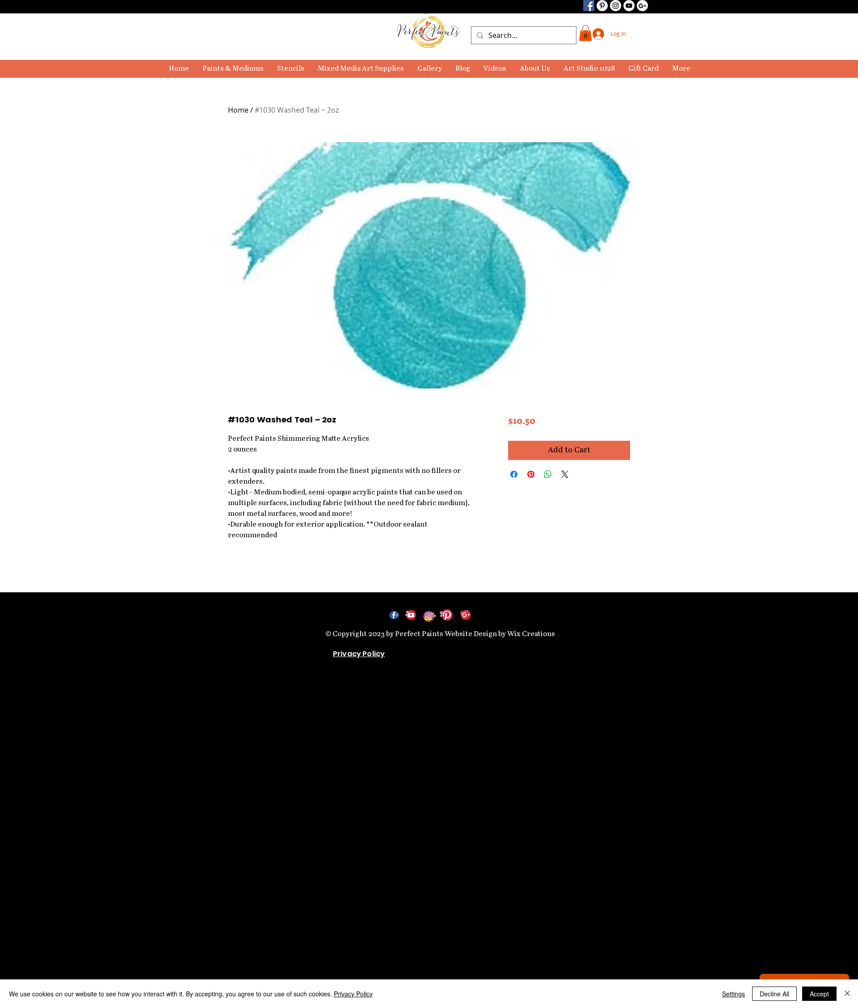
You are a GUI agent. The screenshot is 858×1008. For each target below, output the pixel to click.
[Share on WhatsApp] (548, 474)
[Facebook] (588, 5)
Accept (819, 993)
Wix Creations (531, 634)
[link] (585, 33)
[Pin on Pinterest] (531, 474)
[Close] (847, 994)
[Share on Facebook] (514, 474)
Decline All (774, 993)
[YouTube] (629, 5)
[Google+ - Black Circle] (642, 5)
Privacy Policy (353, 993)
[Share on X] (564, 474)
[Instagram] (615, 5)
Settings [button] (733, 993)
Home (238, 110)
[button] (233, 69)
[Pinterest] (602, 5)
